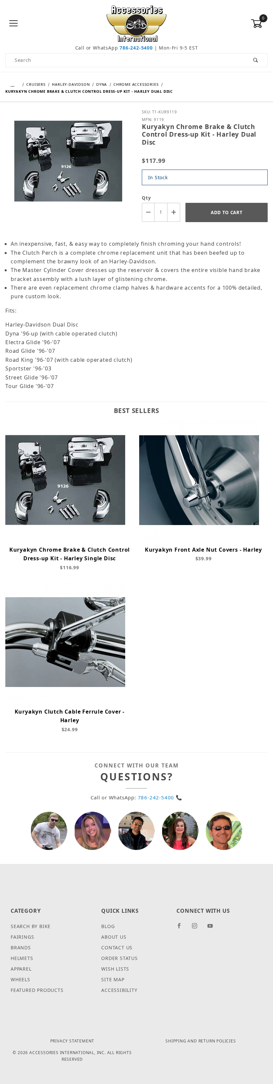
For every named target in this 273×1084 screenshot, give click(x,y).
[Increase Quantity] (173, 212)
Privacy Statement (72, 1041)
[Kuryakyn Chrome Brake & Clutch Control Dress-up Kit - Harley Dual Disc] (68, 166)
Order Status (119, 958)
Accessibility (119, 990)
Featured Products (37, 990)
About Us (113, 937)
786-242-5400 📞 (160, 797)
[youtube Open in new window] (213, 928)
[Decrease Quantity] (148, 212)
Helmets (22, 958)
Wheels (20, 979)
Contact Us (117, 947)
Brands (21, 947)
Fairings (22, 937)
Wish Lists (115, 969)
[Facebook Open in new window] (181, 928)
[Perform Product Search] (255, 60)
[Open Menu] (13, 24)
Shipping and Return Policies (200, 1041)
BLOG (108, 926)
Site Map (112, 979)
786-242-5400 (136, 48)
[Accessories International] (136, 23)
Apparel (21, 969)
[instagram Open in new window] (197, 928)
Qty (146, 198)
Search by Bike (31, 926)
